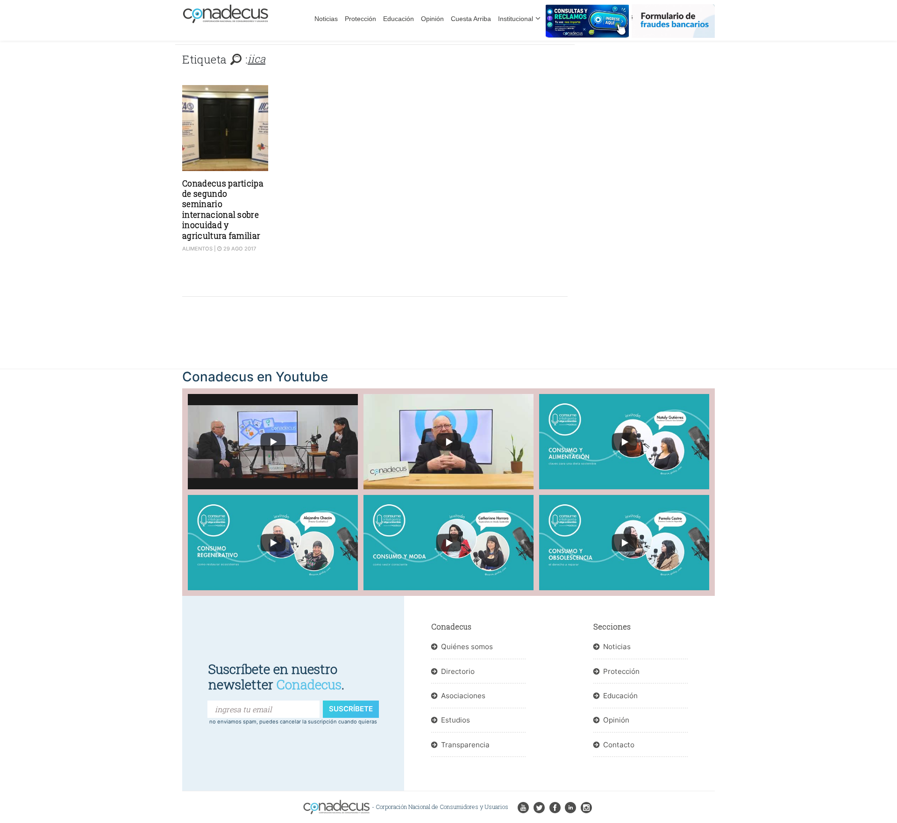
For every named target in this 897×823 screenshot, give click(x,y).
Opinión (432, 18)
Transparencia (465, 744)
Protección (360, 18)
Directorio (458, 671)
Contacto (618, 744)
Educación (398, 18)
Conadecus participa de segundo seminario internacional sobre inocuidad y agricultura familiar (222, 209)
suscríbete (351, 708)
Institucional (515, 18)
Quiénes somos (467, 646)
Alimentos (197, 248)
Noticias (326, 18)
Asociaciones (463, 695)
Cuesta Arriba (471, 18)
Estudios (455, 720)
